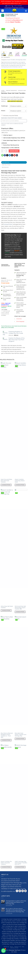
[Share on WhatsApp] (2, 155)
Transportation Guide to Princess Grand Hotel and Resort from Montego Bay (16, 902)
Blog (11, 946)
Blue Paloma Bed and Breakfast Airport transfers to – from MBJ (7, 735)
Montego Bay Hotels (21, 59)
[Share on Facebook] (5, 155)
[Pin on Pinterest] (14, 155)
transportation (8, 224)
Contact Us (17, 946)
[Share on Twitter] (9, 155)
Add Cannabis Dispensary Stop (14, 137)
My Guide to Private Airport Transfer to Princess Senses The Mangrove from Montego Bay (15, 910)
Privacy (23, 950)
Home (3, 90)
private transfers (10, 243)
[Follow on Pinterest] (25, 891)
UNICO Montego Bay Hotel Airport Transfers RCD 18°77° (21, 863)
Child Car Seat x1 (7, 135)
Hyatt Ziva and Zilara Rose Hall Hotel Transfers (6, 481)
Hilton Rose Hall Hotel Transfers (7, 607)
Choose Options (6, 484)
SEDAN (7, 252)
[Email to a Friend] (12, 155)
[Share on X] (7, 155)
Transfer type (4, 106)
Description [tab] (5, 162)
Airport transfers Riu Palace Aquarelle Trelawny (6, 863)
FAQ (23, 946)
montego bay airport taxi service (17, 65)
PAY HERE (14, 952)
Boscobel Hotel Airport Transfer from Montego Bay (20, 734)
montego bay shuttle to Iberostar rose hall (11, 66)
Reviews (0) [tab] (5, 167)
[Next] (24, 37)
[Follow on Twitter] (20, 891)
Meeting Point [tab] (6, 164)
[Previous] (3, 37)
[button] (2, 10)
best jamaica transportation (11, 62)
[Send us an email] (22, 891)
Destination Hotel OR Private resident (12, 118)
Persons (3, 110)
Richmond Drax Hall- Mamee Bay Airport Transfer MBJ (20, 608)
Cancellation (14, 947)
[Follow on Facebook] (17, 891)
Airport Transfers (11, 59)
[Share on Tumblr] (17, 155)
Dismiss (23, 3)
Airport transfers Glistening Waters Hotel (20, 481)
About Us (6, 946)
